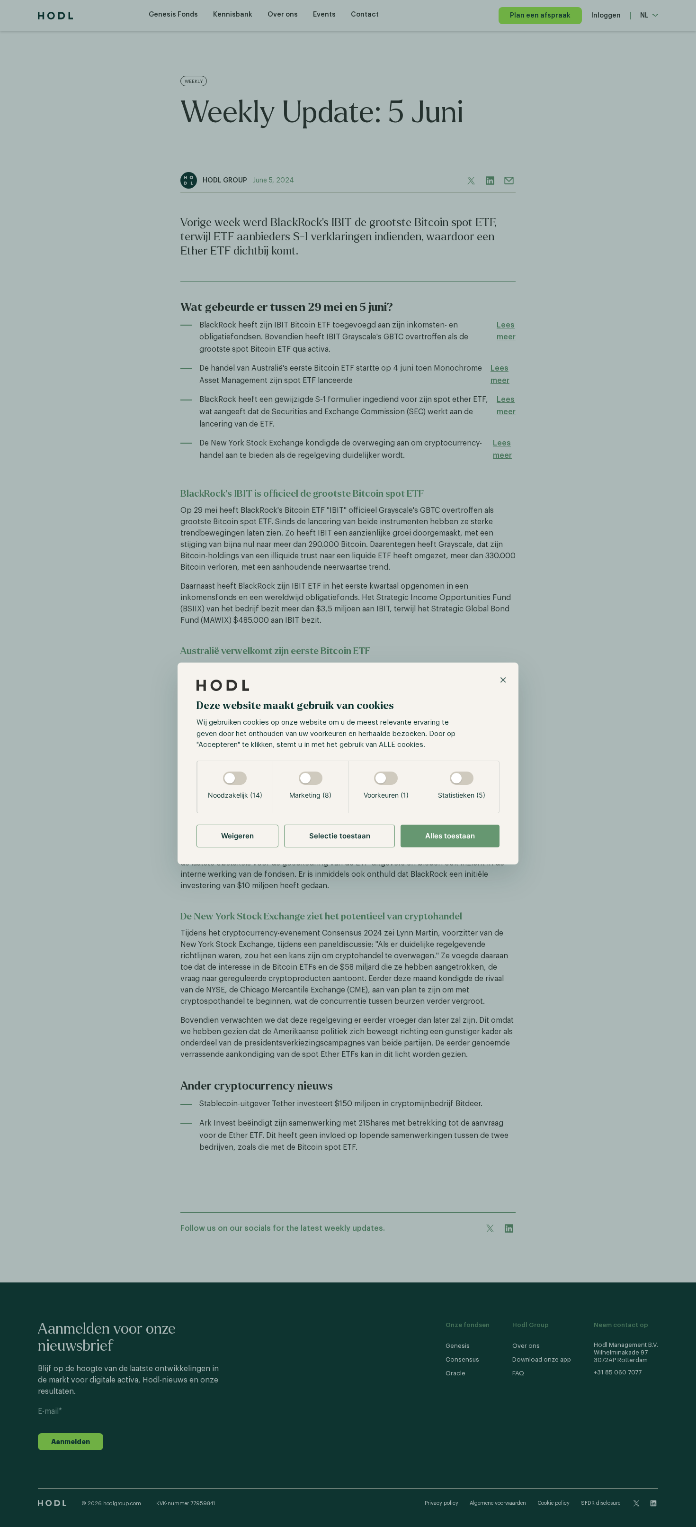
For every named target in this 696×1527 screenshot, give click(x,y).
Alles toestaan (450, 835)
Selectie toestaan (339, 835)
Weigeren (237, 835)
